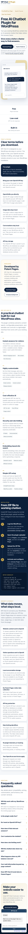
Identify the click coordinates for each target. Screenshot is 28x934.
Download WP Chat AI (10, 907)
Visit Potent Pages (11, 289)
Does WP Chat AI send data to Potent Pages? (11, 873)
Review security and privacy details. (14, 53)
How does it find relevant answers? (9, 830)
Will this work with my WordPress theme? (12, 802)
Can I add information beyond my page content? (12, 865)
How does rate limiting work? (11, 842)
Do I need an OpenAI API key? (11, 822)
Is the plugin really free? (9, 816)
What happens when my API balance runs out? (10, 858)
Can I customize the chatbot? (11, 836)
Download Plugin (7, 46)
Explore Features (20, 46)
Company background (12, 294)
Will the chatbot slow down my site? (11, 850)
